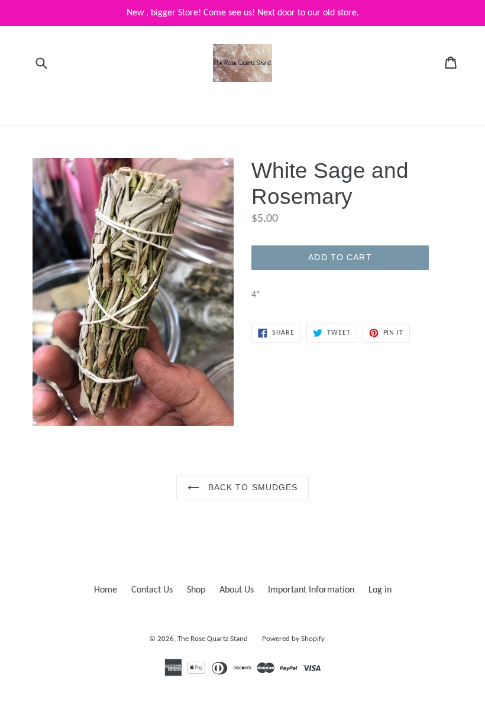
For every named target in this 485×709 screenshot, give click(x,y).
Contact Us (152, 590)
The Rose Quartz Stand (212, 639)
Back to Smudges (251, 487)
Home (105, 590)
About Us (236, 590)
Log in (380, 590)
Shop (196, 590)
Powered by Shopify (293, 639)
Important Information (311, 590)
